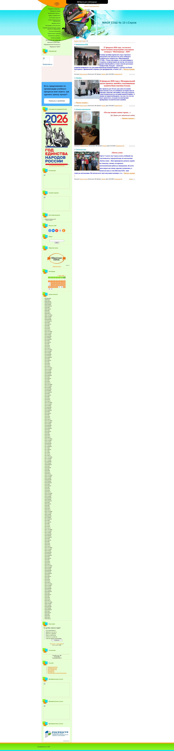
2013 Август (48, 383)
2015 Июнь (47, 416)
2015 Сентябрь (48, 420)
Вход (97, 6)
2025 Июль (47, 599)
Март (84, 41)
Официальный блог (53, 667)
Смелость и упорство (51, 636)
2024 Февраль (48, 573)
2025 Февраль (48, 591)
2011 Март (47, 340)
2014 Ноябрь (48, 405)
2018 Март (47, 466)
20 (59, 285)
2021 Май (47, 523)
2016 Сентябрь (48, 438)
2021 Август (48, 528)
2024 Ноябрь (48, 587)
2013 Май (47, 380)
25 (54, 287)
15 (64, 283)
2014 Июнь (47, 398)
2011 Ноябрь (48, 352)
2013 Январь (48, 373)
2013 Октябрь (48, 386)
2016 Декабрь (48, 443)
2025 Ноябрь (48, 605)
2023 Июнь (47, 561)
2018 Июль (47, 472)
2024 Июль (47, 580)
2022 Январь (48, 535)
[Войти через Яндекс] (56, 230)
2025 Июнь (47, 597)
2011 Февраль (48, 339)
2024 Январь (48, 571)
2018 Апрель (48, 467)
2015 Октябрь (48, 422)
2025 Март (47, 593)
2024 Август (48, 582)
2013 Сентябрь (48, 384)
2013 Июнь (47, 381)
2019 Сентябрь (48, 493)
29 (64, 287)
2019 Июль (47, 490)
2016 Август (48, 437)
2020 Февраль (48, 500)
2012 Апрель (48, 360)
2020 (80, 41)
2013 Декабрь (48, 389)
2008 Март (47, 299)
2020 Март (47, 502)
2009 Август (48, 313)
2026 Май (47, 614)
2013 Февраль (48, 375)
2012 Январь (48, 355)
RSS (98, 3)
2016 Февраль (48, 428)
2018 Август (48, 473)
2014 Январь (48, 390)
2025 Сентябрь (48, 602)
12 (56, 283)
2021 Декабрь (48, 534)
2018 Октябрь (48, 476)
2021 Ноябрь (48, 532)
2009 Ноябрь (48, 318)
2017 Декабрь (48, 461)
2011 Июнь (47, 345)
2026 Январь (48, 608)
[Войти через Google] (60, 230)
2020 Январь (48, 499)
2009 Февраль (48, 306)
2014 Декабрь (48, 407)
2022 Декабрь (48, 552)
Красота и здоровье (51, 633)
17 (51, 285)
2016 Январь (48, 426)
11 (54, 283)
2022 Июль (47, 544)
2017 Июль (47, 454)
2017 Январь (48, 445)
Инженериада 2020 (82, 44)
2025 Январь (48, 590)
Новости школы (49, 219)
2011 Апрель (48, 342)
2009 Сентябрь (48, 315)
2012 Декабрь (48, 372)
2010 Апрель (48, 324)
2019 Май (47, 487)
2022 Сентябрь (48, 547)
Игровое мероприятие (83, 109)
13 (59, 283)
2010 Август (48, 330)
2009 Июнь (47, 312)
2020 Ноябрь (48, 514)
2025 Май (47, 596)
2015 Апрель (48, 413)
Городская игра (81, 149)
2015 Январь (48, 408)
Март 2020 (61, 275)
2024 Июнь (47, 579)
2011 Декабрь (48, 354)
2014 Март (47, 393)
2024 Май (47, 577)
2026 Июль (47, 617)
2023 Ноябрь (48, 568)
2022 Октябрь (48, 549)
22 (64, 285)
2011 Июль (47, 346)
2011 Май (47, 343)
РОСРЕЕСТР (51, 671)
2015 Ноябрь (48, 423)
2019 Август (48, 491)
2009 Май (47, 310)
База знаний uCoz (52, 669)
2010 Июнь (47, 327)
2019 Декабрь (48, 497)
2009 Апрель (48, 309)
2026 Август (48, 618)
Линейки (79, 78)
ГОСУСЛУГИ (51, 670)
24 (51, 287)
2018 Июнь (47, 470)
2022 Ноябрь (48, 550)
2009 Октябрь (48, 316)
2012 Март (47, 358)
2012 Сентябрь (48, 367)
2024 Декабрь (48, 588)
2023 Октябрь (48, 567)
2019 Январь (48, 481)
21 (61, 285)
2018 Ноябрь (48, 478)
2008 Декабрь (48, 302)
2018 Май (47, 469)
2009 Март (47, 307)
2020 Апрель (48, 503)
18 (54, 285)
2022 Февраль (48, 537)
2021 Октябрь (48, 531)
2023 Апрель (48, 558)
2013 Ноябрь (48, 387)
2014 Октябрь (48, 404)
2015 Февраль (48, 410)
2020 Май (47, 505)
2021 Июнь (47, 525)
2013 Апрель (48, 378)
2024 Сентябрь (48, 584)
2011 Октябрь (48, 351)
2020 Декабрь (48, 516)
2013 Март (47, 377)
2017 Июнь (47, 452)
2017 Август (48, 455)
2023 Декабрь (48, 570)
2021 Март (47, 520)
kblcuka (103, 74)
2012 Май (47, 361)
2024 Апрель (48, 576)
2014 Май (47, 396)
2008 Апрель (48, 301)
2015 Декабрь (48, 425)
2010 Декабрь (48, 336)
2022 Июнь (47, 543)
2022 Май (47, 541)
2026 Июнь (47, 615)
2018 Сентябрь (48, 475)
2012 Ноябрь (48, 370)
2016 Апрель (48, 431)
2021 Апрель (48, 522)
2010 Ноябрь (48, 334)
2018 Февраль (48, 464)
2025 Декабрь (48, 606)
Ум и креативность (51, 630)
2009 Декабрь (48, 319)
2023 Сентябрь (48, 565)
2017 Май (47, 451)
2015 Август (48, 419)
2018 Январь (48, 463)
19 (56, 285)
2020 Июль (47, 508)
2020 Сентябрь (48, 511)
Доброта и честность (51, 632)
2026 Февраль (48, 609)
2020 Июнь (47, 506)
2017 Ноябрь (48, 460)
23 (49, 287)
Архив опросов (59, 643)
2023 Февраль (48, 555)
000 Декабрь (48, 298)
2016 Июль (47, 435)
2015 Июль (47, 417)
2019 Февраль (48, 482)
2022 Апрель (48, 540)
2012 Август (48, 366)
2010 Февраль (48, 321)
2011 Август (48, 348)
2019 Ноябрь (48, 496)
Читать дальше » (82, 102)
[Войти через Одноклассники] (63, 230)
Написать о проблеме (57, 101)
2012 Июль (47, 364)
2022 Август (48, 546)
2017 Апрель (48, 449)
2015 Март (47, 411)
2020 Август (48, 509)
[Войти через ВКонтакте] (53, 230)
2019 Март (47, 484)
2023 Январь (48, 553)
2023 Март (47, 556)
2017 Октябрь (48, 458)
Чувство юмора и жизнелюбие (53, 638)
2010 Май (47, 325)
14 (61, 283)
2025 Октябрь (48, 603)
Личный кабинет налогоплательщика (57, 673)
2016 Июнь (47, 434)
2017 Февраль (48, 446)
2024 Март (47, 574)
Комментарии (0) (118, 74)
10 (51, 283)
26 (56, 287)
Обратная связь (57, 266)
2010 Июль (47, 328)
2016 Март (47, 429)
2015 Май (47, 414)
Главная (86, 6)
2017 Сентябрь (48, 457)
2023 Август (48, 564)
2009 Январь (48, 304)
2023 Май (47, 559)
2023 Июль (47, 562)
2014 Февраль (48, 392)
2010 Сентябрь (48, 331)
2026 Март (47, 611)
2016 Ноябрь (48, 441)
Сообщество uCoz (52, 668)
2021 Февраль (48, 519)
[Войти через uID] (49, 230)
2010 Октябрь (48, 333)
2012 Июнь (47, 363)
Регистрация (92, 6)
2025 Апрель (48, 594)
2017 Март (47, 448)
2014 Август (48, 401)
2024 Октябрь (48, 585)
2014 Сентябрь (48, 402)
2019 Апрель (48, 485)
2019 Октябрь (48, 494)
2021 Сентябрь (48, 529)
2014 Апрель (48, 395)
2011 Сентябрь (48, 349)
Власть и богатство (51, 635)
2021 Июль (47, 526)
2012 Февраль (48, 357)
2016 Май (47, 432)
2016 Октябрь (48, 440)
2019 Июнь (47, 488)
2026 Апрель (48, 612)
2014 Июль (47, 399)
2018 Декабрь (48, 479)
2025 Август (48, 600)
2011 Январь (48, 337)
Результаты (53, 643)
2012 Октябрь (48, 369)
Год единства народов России (56, 165)
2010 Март (47, 322)
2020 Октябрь (48, 512)
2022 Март (47, 538)
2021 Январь (48, 517)
